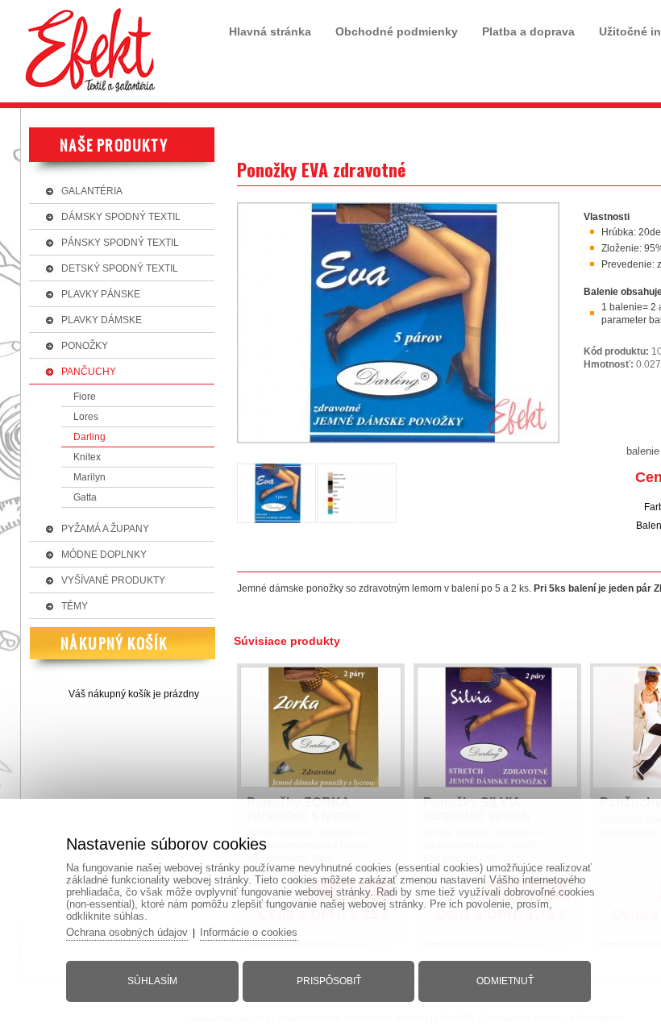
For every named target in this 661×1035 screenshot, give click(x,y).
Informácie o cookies (248, 932)
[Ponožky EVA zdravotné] (398, 444)
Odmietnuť (505, 981)
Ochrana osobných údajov (127, 932)
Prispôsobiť (329, 981)
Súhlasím (152, 981)
